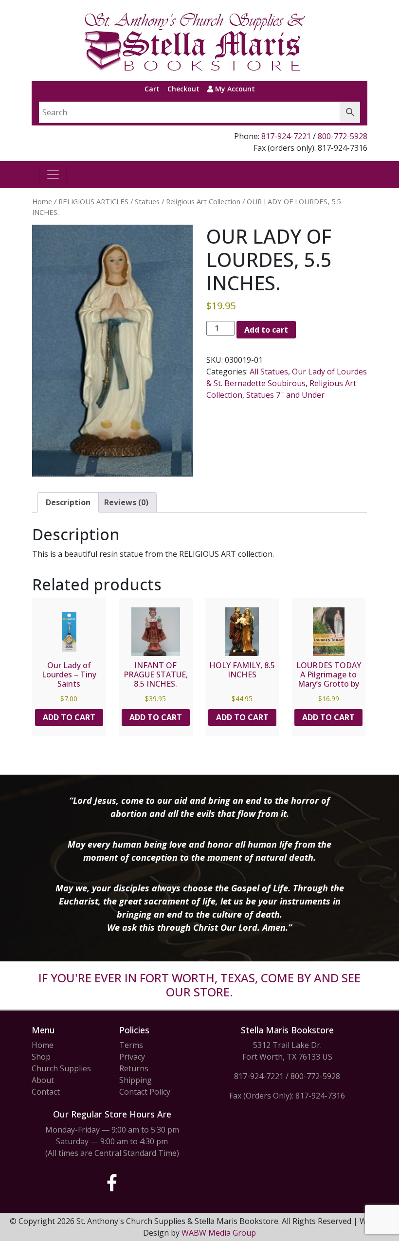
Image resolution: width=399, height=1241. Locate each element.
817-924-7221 (286, 136)
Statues (147, 201)
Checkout (183, 88)
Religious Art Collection (203, 201)
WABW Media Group (218, 1232)
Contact (46, 1091)
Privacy (132, 1056)
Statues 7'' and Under (285, 395)
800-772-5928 (342, 136)
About (43, 1080)
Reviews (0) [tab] (126, 502)
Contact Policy (144, 1091)
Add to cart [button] (69, 717)
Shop (41, 1056)
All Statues (269, 371)
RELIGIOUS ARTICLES (93, 201)
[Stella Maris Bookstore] (196, 40)
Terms (131, 1045)
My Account (234, 88)
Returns (133, 1068)
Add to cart (266, 329)
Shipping (135, 1080)
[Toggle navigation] (53, 174)
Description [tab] (68, 502)
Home (42, 201)
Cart (152, 88)
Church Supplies (61, 1068)
